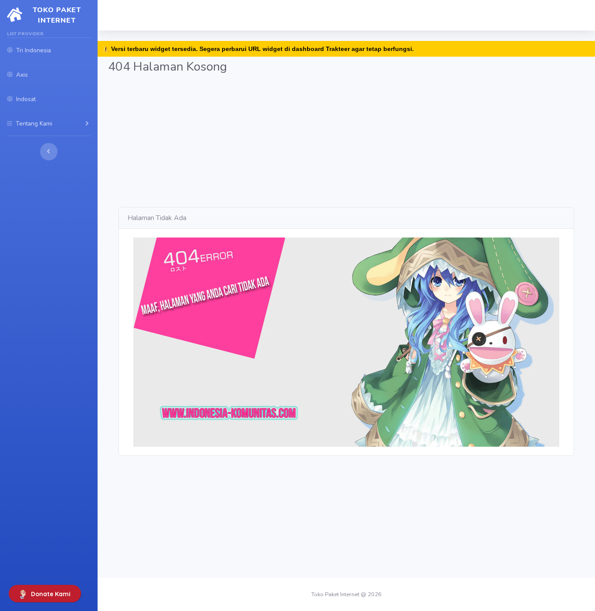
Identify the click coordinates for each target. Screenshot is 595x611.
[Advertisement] (346, 146)
